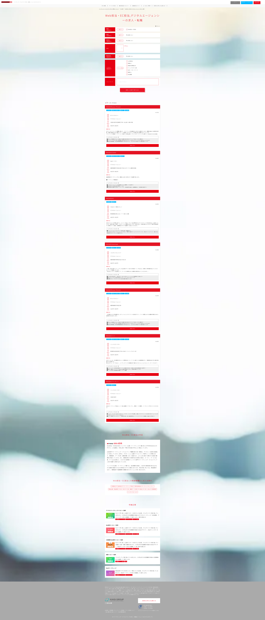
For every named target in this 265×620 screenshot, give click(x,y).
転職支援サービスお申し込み (247, 2)
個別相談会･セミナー (124, 5)
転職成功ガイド (136, 5)
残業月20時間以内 (132, 65)
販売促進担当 (138, 486)
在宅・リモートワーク (133, 70)
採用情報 (111, 610)
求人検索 (257, 2)
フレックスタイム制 (132, 68)
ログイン (235, 2)
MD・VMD (122, 489)
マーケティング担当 (128, 486)
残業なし (130, 63)
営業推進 (154, 489)
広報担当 (114, 486)
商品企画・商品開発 (113, 489)
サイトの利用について (129, 610)
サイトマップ (117, 610)
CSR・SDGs (147, 489)
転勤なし (130, 72)
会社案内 (106, 610)
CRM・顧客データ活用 (132, 489)
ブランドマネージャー (148, 486)
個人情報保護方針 (122, 612)
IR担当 (140, 489)
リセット (158, 26)
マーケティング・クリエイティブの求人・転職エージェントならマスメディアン (133, 617)
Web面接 (130, 74)
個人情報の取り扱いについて (111, 612)
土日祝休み (130, 61)
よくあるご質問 (146, 5)
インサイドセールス (132, 492)
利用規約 (122, 610)
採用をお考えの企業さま (159, 5)
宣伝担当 (120, 486)
